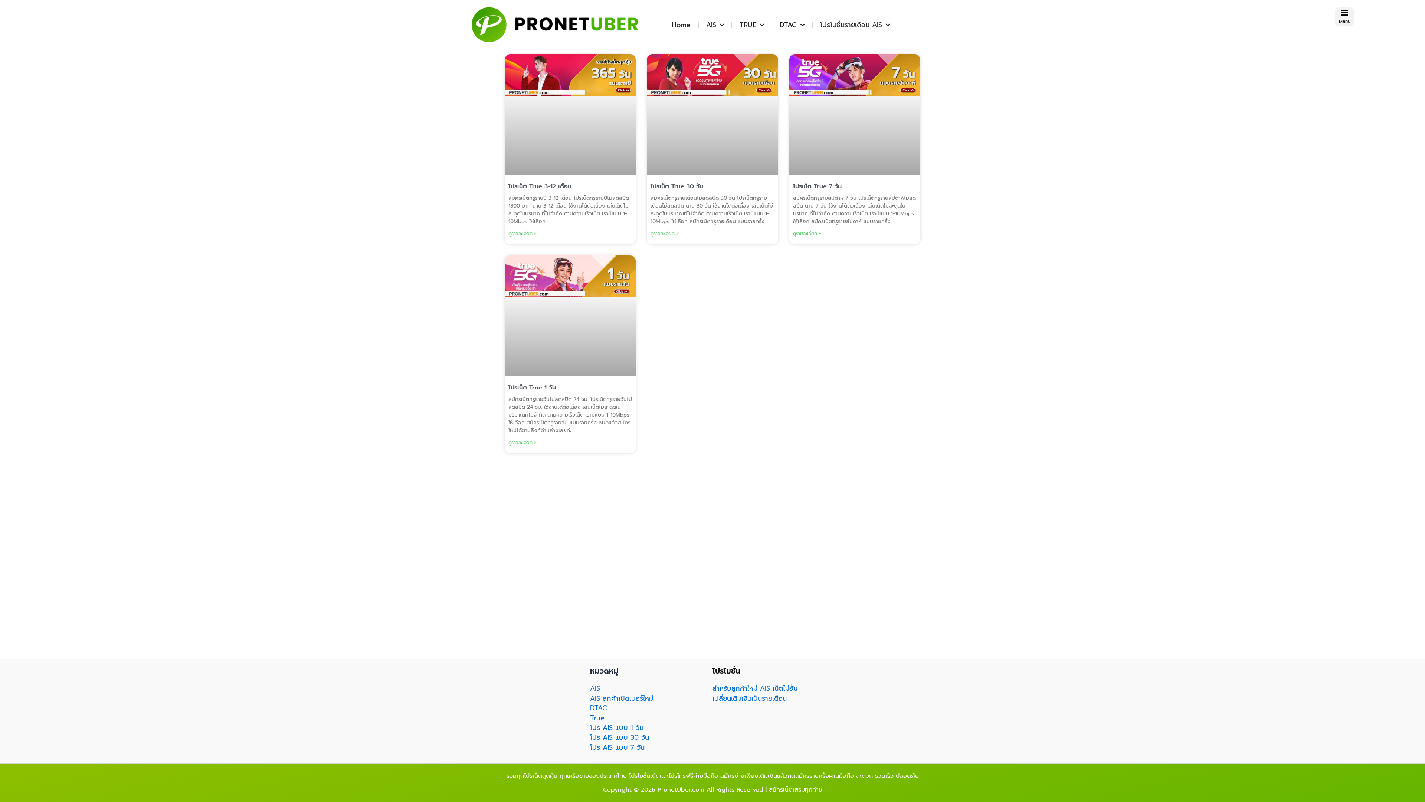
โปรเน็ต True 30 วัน (677, 186)
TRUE (748, 25)
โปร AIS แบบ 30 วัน (619, 737)
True (597, 718)
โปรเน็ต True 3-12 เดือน (539, 186)
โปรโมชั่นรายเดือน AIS (851, 25)
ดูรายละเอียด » (522, 233)
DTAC (788, 25)
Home (681, 25)
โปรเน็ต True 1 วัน (532, 387)
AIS (711, 25)
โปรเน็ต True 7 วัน (817, 186)
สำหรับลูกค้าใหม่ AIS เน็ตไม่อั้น (754, 688)
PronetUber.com (681, 789)
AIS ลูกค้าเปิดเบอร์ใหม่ (621, 698)
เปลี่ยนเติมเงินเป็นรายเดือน (749, 698)
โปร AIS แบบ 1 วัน (616, 728)
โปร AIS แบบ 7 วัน (617, 747)
